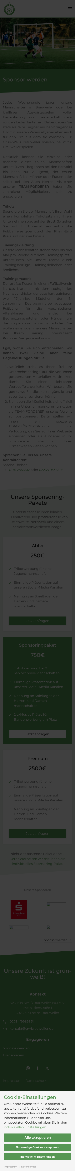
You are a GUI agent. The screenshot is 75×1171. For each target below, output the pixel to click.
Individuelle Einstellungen (37, 1156)
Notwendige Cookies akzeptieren (37, 1147)
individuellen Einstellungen (25, 1127)
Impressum (10, 1166)
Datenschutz (28, 1166)
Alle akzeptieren (37, 1138)
